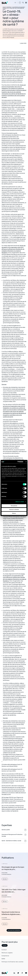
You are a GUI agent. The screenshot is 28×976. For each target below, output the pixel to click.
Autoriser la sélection (14, 509)
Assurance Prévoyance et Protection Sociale (12, 835)
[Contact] (14, 2)
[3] (9, 538)
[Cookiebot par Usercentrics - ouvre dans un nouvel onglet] (17, 462)
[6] (9, 695)
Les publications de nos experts (18, 7)
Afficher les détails (19, 501)
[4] (19, 598)
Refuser (14, 513)
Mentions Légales (7, 952)
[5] (18, 685)
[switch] (25, 488)
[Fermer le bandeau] (26, 461)
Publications (8, 7)
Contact (4, 945)
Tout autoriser (14, 505)
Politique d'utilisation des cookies (12, 961)
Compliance (5, 955)
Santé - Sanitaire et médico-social (11, 840)
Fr (19, 2)
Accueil (4, 7)
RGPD (3, 958)
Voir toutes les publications (14, 930)
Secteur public (6, 829)
